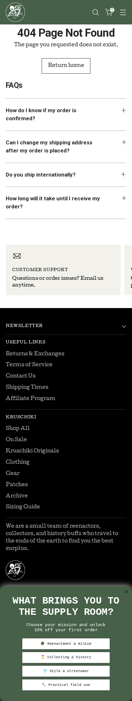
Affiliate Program (30, 399)
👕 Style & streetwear (66, 671)
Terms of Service (29, 365)
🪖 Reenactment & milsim (66, 644)
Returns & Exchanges (35, 354)
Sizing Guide (23, 507)
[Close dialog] (126, 591)
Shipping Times (27, 387)
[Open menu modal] (122, 12)
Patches (17, 485)
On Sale (16, 440)
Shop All (18, 429)
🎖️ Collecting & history (66, 658)
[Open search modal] (95, 12)
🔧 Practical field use (66, 685)
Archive (17, 496)
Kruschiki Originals (32, 451)
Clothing (17, 462)
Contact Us (21, 376)
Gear (13, 474)
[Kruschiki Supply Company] (15, 12)
